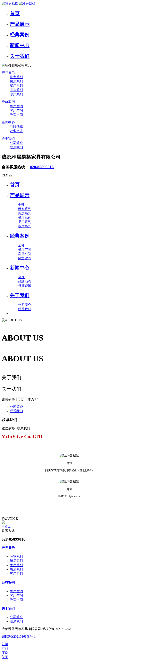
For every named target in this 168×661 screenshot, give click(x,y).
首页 (15, 184)
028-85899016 (42, 167)
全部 (21, 204)
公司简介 (16, 406)
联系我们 (16, 411)
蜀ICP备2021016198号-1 (19, 636)
